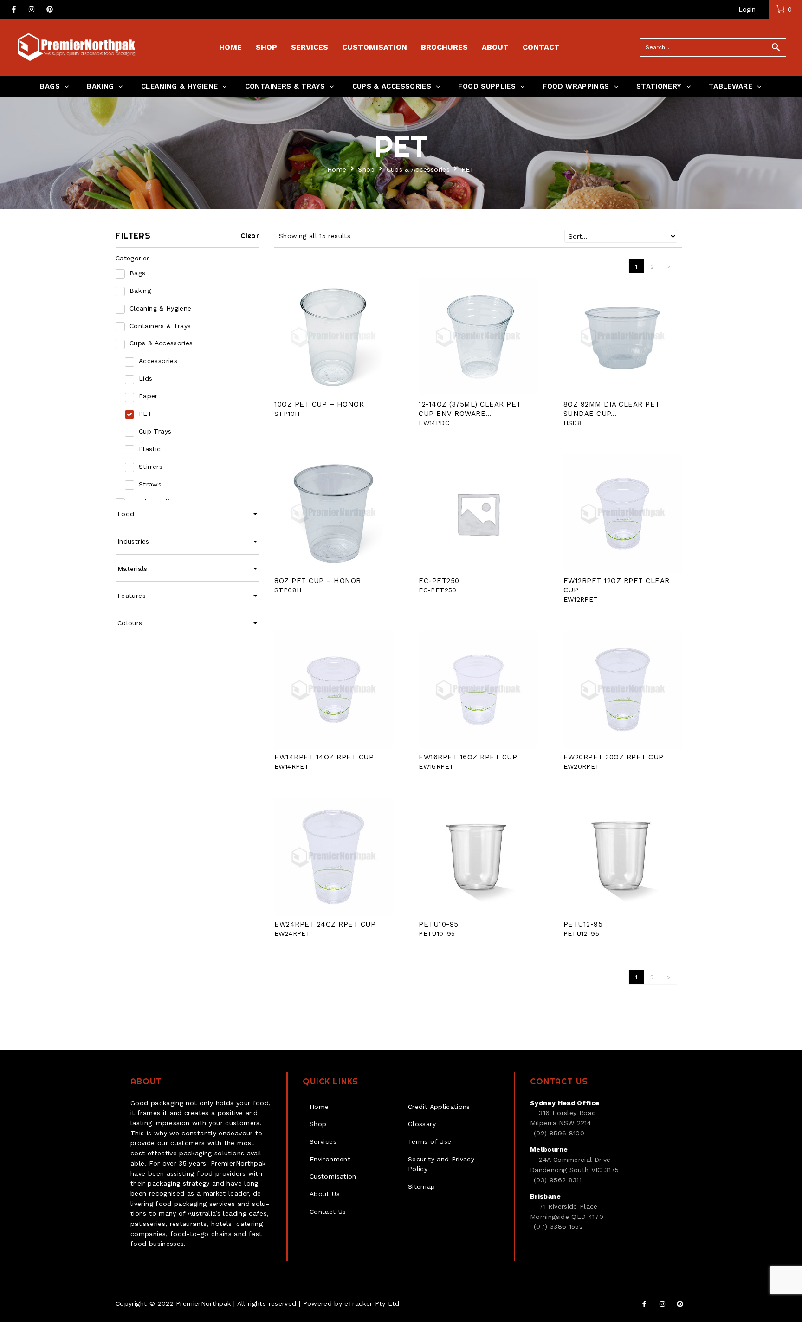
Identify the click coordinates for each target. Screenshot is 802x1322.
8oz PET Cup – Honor (317, 581)
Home (336, 169)
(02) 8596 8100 (559, 1133)
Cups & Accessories (418, 169)
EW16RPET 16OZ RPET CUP (468, 757)
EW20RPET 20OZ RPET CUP (613, 757)
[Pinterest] (49, 9)
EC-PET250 (439, 581)
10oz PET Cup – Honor (319, 404)
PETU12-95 (583, 924)
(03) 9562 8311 (558, 1180)
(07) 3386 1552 (558, 1226)
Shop (366, 169)
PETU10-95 (439, 924)
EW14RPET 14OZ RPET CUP (324, 757)
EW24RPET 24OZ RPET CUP (324, 924)
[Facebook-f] (13, 9)
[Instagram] (31, 9)
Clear (249, 236)
